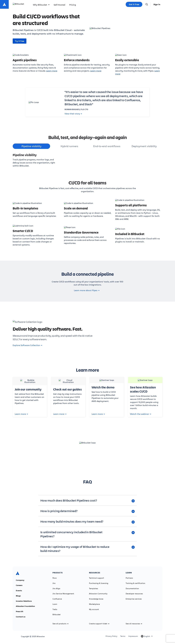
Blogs (18, 596)
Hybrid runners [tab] (69, 146)
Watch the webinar (139, 414)
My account (94, 609)
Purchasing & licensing (98, 583)
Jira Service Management (63, 594)
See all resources (133, 624)
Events (19, 590)
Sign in (156, 4)
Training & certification (135, 583)
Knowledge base (96, 599)
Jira (54, 583)
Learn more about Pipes (85, 290)
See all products (59, 624)
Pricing (72, 4)
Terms (122, 636)
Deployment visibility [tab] (144, 146)
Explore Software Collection (26, 345)
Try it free (19, 41)
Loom (55, 604)
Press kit (19, 611)
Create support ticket (98, 624)
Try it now (87, 457)
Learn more (51, 70)
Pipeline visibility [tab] (31, 146)
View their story (72, 114)
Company (20, 580)
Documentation (132, 588)
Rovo (55, 578)
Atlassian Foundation (25, 606)
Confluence (57, 599)
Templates (93, 588)
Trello (55, 609)
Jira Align (56, 588)
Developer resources (134, 594)
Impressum (133, 636)
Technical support (96, 578)
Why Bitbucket (40, 4)
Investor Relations (24, 601)
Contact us (20, 617)
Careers (19, 585)
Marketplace (94, 604)
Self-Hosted (59, 4)
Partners (129, 578)
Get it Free (134, 4)
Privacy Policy (111, 636)
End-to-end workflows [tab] (106, 146)
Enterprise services (134, 599)
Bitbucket (57, 614)
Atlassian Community (98, 594)
